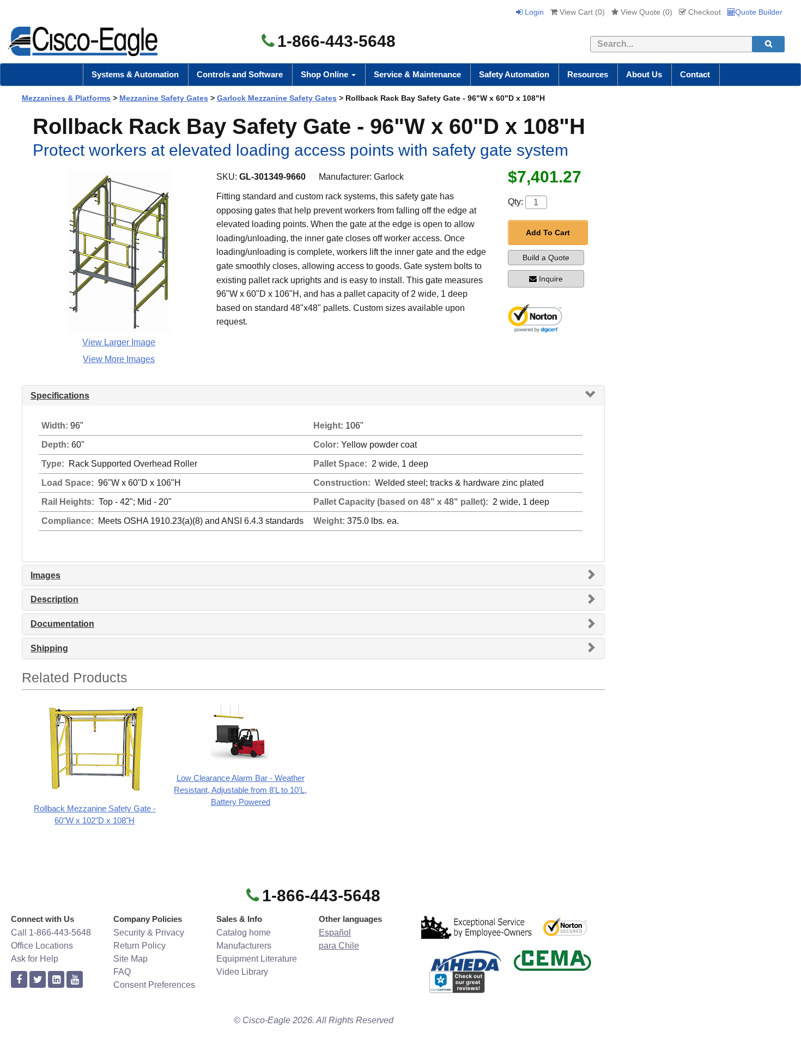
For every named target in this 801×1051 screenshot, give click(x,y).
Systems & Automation (135, 74)
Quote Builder (758, 12)
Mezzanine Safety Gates (163, 98)
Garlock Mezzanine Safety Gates (277, 98)
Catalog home (243, 932)
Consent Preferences (154, 984)
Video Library (242, 971)
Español (335, 932)
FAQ (122, 971)
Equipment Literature (256, 958)
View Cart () (581, 12)
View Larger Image (118, 342)
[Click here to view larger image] (119, 251)
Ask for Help (34, 958)
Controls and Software (240, 74)
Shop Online (325, 74)
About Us (644, 74)
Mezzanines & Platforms (66, 98)
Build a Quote (546, 257)
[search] (768, 44)
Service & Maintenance (417, 74)
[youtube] (74, 980)
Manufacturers (243, 945)
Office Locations (42, 945)
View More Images (119, 359)
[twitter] (37, 980)
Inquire (551, 278)
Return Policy (139, 945)
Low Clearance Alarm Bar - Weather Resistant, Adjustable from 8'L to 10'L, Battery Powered (240, 789)
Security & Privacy (148, 932)
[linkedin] (56, 980)
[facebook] (19, 980)
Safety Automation (514, 74)
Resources (587, 74)
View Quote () (645, 12)
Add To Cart (548, 232)
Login (533, 12)
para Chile (339, 945)
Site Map (130, 958)
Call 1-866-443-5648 (51, 932)
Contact (695, 74)
